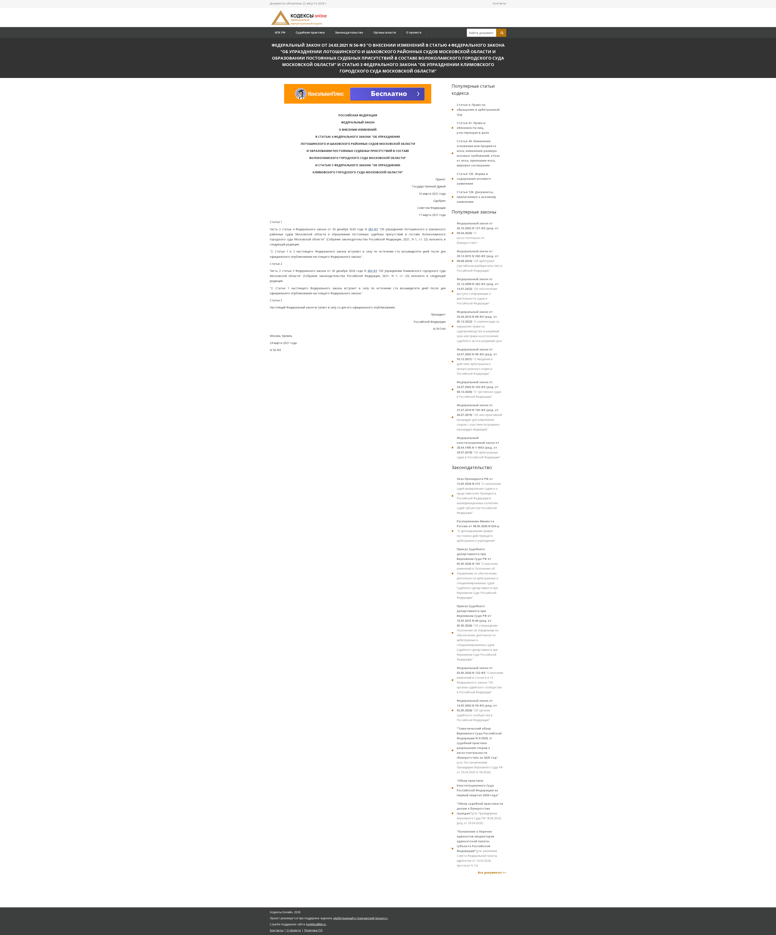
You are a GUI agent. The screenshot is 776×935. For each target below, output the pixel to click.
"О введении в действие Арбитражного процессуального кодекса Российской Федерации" (477, 361)
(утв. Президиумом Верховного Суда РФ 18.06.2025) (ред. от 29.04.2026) (480, 813)
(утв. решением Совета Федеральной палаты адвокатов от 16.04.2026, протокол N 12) (477, 848)
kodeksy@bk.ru (316, 924)
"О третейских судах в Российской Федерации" (479, 389)
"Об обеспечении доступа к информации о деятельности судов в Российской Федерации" (478, 291)
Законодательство (349, 32)
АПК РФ (280, 32)
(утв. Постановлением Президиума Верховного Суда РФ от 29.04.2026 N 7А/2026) (480, 750)
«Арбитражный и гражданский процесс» (360, 918)
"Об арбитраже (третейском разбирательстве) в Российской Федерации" (479, 260)
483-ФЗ (373, 229)
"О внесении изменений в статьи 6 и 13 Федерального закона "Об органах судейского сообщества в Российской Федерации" (480, 680)
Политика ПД (313, 930)
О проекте (413, 32)
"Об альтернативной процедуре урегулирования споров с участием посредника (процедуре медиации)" (479, 417)
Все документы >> (492, 872)
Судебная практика (310, 32)
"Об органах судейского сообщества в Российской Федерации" (477, 710)
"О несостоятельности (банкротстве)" (478, 233)
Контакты (499, 3)
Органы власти (384, 32)
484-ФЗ (372, 271)
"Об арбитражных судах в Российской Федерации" (479, 447)
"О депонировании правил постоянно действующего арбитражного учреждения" (478, 531)
